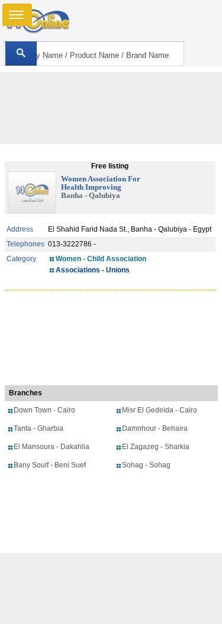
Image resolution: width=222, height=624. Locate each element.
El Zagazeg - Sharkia (155, 447)
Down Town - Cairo (44, 410)
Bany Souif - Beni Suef (50, 465)
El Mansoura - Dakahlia (51, 447)
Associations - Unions (93, 270)
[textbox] (94, 53)
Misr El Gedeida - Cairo (159, 410)
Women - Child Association (101, 259)
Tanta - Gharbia (38, 428)
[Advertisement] (111, 588)
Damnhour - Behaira (155, 428)
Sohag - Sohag (146, 465)
